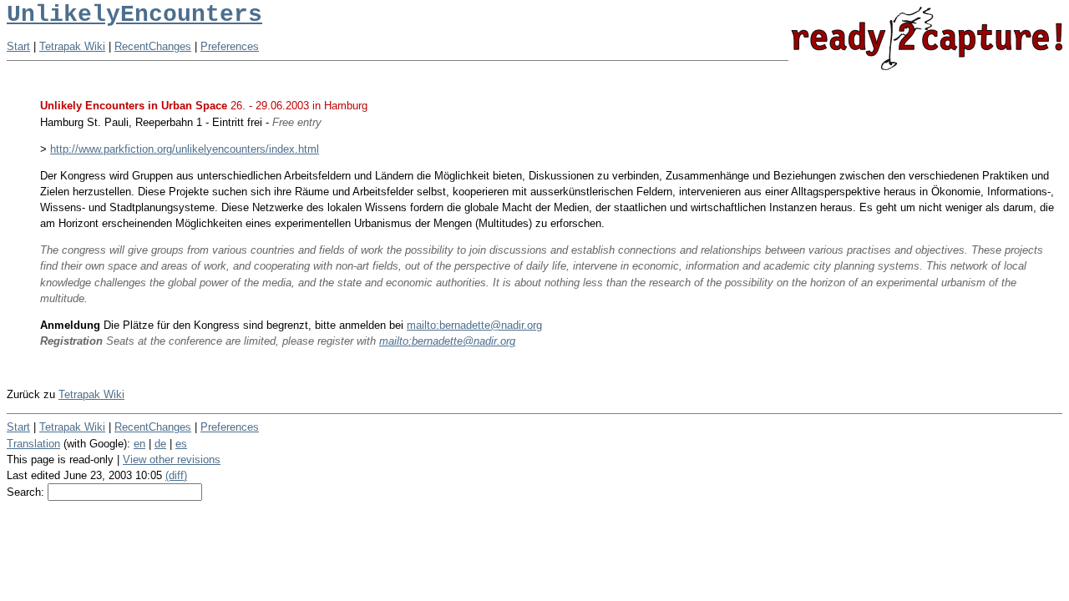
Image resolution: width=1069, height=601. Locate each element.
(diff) (176, 475)
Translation (33, 443)
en (139, 443)
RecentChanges (152, 46)
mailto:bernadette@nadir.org (474, 325)
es (181, 443)
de (160, 443)
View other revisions (171, 459)
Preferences (229, 46)
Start (18, 46)
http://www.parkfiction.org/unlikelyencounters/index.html (184, 149)
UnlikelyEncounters (134, 15)
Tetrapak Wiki (72, 46)
